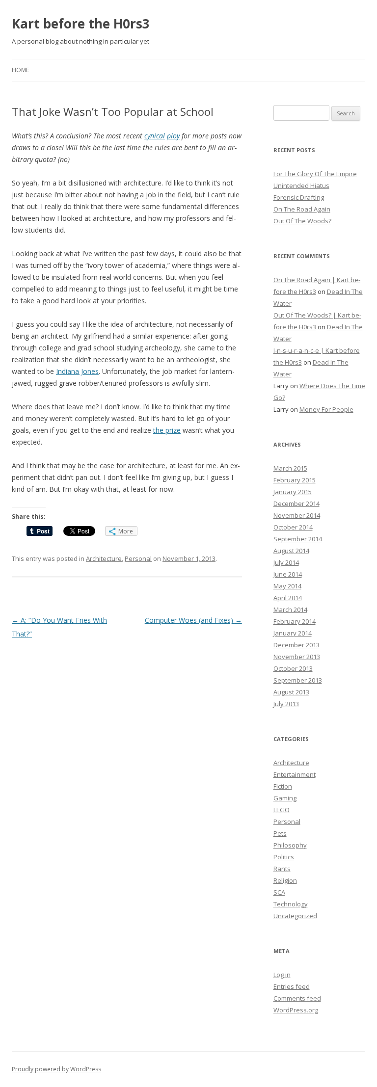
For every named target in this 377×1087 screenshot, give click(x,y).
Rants (282, 868)
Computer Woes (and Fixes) (193, 620)
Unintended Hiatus (301, 185)
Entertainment (294, 774)
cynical (154, 135)
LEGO (281, 809)
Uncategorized (295, 915)
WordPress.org (295, 1010)
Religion (285, 880)
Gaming (284, 798)
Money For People (326, 409)
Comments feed (297, 998)
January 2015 (292, 491)
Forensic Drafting (298, 197)
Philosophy (290, 845)
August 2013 (291, 692)
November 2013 (296, 656)
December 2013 (296, 644)
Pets (280, 833)
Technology (290, 904)
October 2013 (293, 668)
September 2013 (297, 680)
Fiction (282, 786)
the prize (167, 430)
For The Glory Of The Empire (315, 173)
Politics (283, 856)
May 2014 (287, 586)
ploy (173, 135)
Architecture (104, 558)
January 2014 (292, 633)
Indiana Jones (77, 371)
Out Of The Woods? (302, 220)
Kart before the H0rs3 (81, 23)
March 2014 (290, 609)
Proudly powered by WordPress (56, 1069)
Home (20, 70)
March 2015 (290, 468)
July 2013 (286, 703)
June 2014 (287, 574)
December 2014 (296, 503)
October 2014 (293, 527)
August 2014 (291, 550)
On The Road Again (301, 209)
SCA (279, 892)
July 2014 (286, 562)
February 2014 (294, 621)
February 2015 (294, 480)
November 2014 (296, 515)
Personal (138, 558)
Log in (282, 974)
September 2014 (297, 538)
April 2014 (287, 597)
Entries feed (291, 986)
